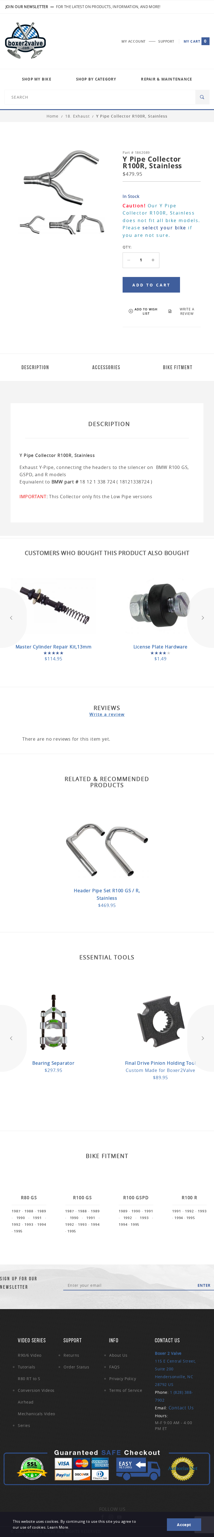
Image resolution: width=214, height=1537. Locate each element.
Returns (71, 1355)
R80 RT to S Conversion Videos (36, 1384)
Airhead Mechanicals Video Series (36, 1413)
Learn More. (58, 1527)
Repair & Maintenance (166, 79)
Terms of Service (125, 1390)
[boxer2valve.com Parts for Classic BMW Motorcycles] (25, 41)
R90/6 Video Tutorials (30, 1361)
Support (166, 41)
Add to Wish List (146, 311)
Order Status (76, 1367)
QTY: (127, 247)
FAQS (114, 1367)
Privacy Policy (122, 1378)
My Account (133, 41)
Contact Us (181, 1408)
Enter (204, 1285)
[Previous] (13, 618)
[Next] (200, 618)
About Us (118, 1355)
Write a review (107, 714)
